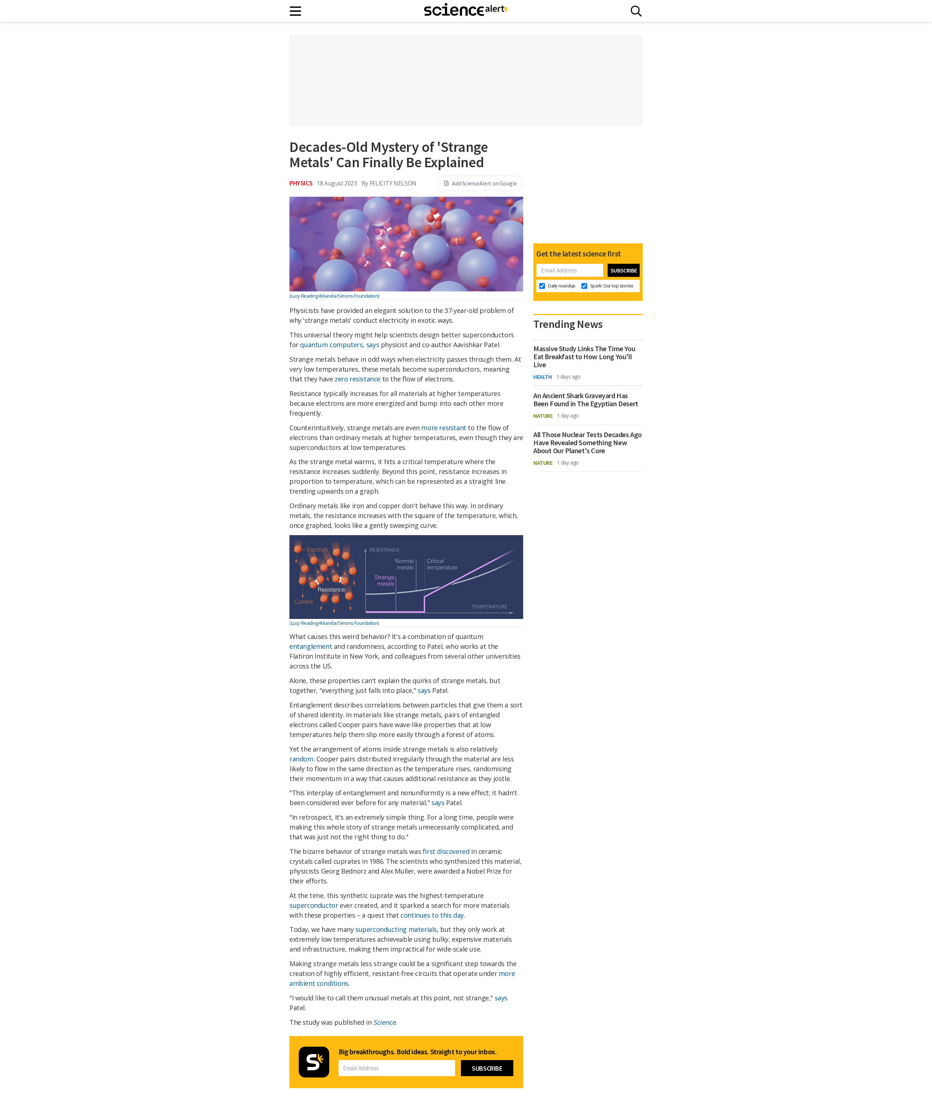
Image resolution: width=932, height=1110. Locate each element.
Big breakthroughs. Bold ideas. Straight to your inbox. (418, 1052)
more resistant (443, 427)
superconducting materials (396, 929)
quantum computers (331, 344)
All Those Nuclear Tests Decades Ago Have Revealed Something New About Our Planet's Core (587, 443)
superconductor (313, 905)
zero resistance (357, 378)
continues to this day (432, 915)
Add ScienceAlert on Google (484, 183)
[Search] (636, 11)
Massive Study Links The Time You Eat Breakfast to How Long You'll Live (584, 357)
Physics (300, 183)
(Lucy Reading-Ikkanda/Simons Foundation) (334, 296)
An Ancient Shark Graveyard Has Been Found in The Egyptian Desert (585, 400)
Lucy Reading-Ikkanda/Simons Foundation (334, 623)
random (301, 758)
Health (542, 376)
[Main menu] (295, 11)
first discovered (446, 851)
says (372, 344)
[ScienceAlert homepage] (466, 10)
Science (384, 1022)
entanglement (310, 646)
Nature (543, 415)
